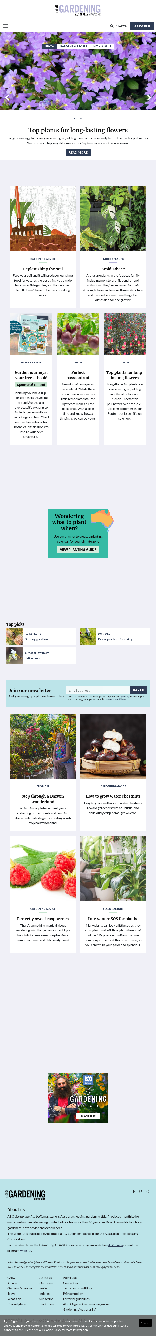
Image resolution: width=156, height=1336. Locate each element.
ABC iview (115, 1245)
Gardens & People (74, 46)
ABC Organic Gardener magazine (86, 1304)
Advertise (70, 1277)
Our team (46, 1283)
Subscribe (142, 26)
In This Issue (102, 46)
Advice (12, 1283)
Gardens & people (19, 1288)
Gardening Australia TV (79, 1309)
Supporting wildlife (37, 653)
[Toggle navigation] (4, 26)
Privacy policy (73, 1293)
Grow (49, 46)
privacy (125, 696)
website (25, 1250)
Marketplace (16, 1304)
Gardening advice (42, 258)
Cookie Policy (52, 1330)
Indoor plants (113, 258)
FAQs (43, 1288)
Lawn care (104, 634)
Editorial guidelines (76, 1299)
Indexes (44, 1293)
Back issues (47, 1304)
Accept (145, 1323)
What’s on (14, 1299)
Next (149, 96)
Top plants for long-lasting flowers (78, 129)
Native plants (33, 634)
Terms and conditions (78, 1288)
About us (45, 1277)
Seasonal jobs (113, 908)
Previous (7, 96)
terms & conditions (116, 699)
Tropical (43, 786)
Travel (11, 1293)
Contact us (70, 1283)
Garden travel (31, 362)
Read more (78, 152)
